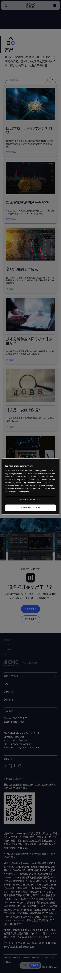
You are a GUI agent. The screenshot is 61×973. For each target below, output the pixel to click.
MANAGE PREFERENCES (30, 500)
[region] (30, 486)
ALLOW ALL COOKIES (30, 508)
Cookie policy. (24, 491)
